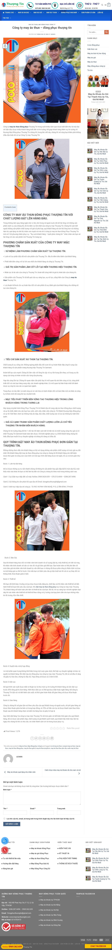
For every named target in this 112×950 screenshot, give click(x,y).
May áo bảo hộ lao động (96, 53)
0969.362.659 (46, 8)
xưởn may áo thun (72, 748)
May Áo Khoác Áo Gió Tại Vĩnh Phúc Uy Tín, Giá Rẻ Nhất (101, 161)
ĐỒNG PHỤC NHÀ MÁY (51, 944)
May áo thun (33, 24)
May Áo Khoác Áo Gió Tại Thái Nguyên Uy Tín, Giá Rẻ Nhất (101, 219)
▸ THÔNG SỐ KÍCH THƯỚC (68, 864)
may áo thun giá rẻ (30, 748)
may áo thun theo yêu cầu (59, 748)
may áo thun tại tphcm (43, 748)
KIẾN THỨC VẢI (65, 848)
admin (53, 34)
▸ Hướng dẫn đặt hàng (10, 864)
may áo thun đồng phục (19, 127)
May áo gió (91, 58)
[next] (106, 90)
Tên (5, 809)
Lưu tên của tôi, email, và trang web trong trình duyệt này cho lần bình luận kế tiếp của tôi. (41, 819)
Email (33, 809)
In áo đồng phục (93, 45)
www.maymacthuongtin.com (19, 917)
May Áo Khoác (23, 12)
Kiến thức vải (92, 49)
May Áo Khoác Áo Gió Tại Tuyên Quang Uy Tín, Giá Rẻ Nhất (100, 180)
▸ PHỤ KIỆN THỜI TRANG (67, 858)
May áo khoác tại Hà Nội (49, 910)
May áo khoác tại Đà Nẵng (50, 905)
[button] (15, 12)
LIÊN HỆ (77, 944)
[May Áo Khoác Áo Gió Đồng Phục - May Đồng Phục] (13, 5)
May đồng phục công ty (46, 24)
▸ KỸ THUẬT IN (63, 853)
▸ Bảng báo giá (7, 869)
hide (14, 207)
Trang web (61, 809)
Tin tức (90, 70)
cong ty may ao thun (68, 746)
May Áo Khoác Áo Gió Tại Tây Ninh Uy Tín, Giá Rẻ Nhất (101, 239)
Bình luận (7, 790)
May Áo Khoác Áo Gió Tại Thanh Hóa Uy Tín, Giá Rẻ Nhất (101, 209)
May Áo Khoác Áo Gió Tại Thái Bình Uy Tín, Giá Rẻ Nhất (101, 230)
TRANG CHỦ (9, 12)
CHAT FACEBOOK (98, 946)
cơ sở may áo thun (56, 746)
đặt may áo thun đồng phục (46, 587)
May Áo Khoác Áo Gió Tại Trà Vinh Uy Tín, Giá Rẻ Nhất (101, 191)
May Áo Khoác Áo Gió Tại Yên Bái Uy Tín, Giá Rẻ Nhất (101, 152)
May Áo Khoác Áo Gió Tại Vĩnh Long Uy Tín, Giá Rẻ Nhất (101, 170)
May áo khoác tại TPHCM (50, 900)
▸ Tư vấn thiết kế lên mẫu (11, 858)
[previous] (91, 90)
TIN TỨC (6, 18)
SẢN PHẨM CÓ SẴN (66, 944)
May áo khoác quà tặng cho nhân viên (21, 772)
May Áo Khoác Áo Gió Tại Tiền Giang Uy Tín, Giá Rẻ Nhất (101, 200)
